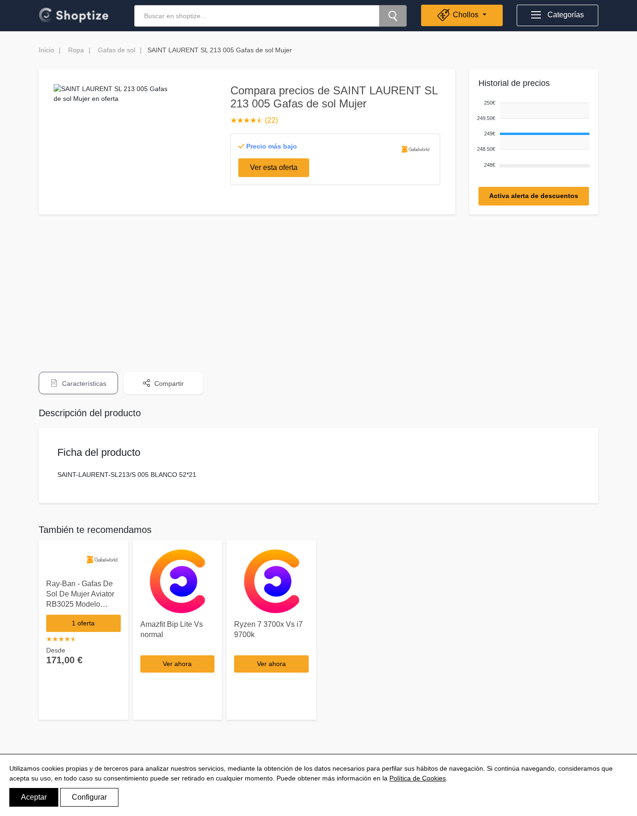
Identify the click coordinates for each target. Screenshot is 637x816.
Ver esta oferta (274, 167)
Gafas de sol (116, 50)
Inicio (46, 50)
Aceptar (34, 797)
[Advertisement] (318, 286)
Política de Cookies (417, 778)
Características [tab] (83, 383)
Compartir (168, 383)
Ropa (76, 50)
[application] (531, 134)
